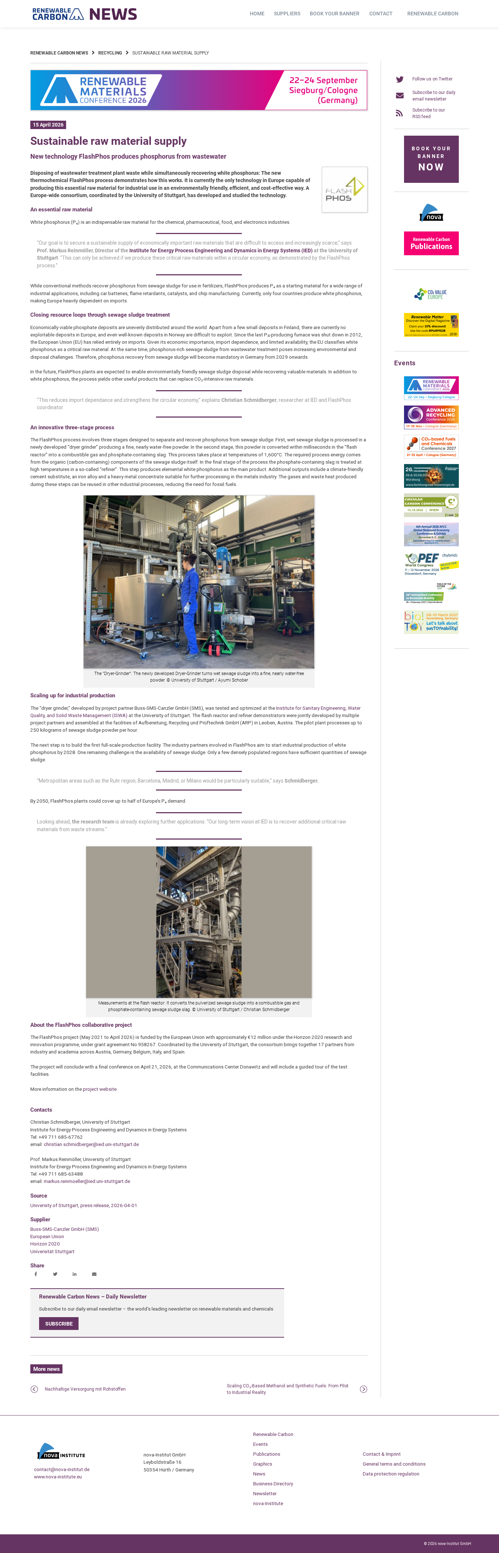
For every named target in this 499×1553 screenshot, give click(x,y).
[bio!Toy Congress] (431, 632)
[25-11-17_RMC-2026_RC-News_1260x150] (198, 109)
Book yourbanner (431, 159)
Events (260, 1444)
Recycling (110, 53)
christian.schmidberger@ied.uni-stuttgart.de (91, 1144)
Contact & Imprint (382, 1454)
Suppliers (287, 13)
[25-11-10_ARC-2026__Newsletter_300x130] (431, 427)
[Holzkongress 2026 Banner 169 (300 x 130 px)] (431, 486)
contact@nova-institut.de (61, 1469)
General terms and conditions (394, 1464)
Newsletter (265, 1493)
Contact (381, 13)
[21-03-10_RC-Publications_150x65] (431, 253)
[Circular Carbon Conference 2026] (431, 515)
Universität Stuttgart (52, 1251)
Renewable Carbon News (59, 53)
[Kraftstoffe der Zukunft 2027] (431, 603)
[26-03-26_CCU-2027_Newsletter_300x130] (431, 457)
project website (100, 1089)
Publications (266, 1454)
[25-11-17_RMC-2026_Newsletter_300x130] (431, 398)
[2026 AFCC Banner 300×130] (431, 544)
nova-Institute (268, 1503)
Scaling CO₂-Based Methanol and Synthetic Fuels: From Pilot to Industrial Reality (287, 1389)
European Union (47, 1236)
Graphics (262, 1464)
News (259, 1474)
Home (257, 13)
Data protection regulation (391, 1474)
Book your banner (334, 13)
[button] (36, 1274)
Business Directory (273, 1483)
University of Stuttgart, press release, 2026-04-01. (84, 1205)
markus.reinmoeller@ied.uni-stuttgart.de (87, 1181)
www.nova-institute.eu (58, 1477)
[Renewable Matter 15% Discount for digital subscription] (431, 335)
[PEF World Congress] (431, 574)
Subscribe (59, 1324)
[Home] (85, 14)
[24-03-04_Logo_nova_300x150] (431, 224)
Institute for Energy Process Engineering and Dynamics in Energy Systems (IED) (221, 250)
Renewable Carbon (432, 13)
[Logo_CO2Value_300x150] (431, 306)
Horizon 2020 (45, 1244)
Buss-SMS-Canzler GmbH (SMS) (64, 1229)
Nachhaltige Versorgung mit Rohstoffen (85, 1389)
